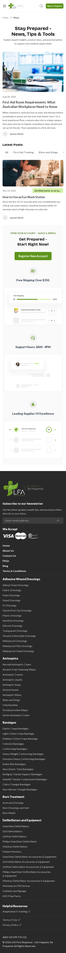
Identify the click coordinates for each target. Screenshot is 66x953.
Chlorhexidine (10, 704)
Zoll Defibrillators (12, 831)
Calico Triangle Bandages (17, 784)
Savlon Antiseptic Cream (16, 715)
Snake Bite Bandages (14, 763)
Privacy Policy (10, 925)
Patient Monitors (12, 851)
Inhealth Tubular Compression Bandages (25, 779)
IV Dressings (9, 605)
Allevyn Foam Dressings (16, 585)
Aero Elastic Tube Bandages (18, 769)
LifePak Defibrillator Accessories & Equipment (28, 866)
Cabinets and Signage (14, 890)
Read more (51, 217)
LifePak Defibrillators (15, 836)
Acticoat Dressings (13, 802)
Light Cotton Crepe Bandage (18, 733)
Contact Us (9, 555)
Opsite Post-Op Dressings (17, 610)
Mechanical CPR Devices (16, 885)
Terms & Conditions (14, 570)
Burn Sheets (9, 812)
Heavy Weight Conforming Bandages (23, 753)
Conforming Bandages (15, 748)
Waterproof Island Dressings (18, 651)
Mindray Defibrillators (15, 846)
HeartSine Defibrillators (16, 826)
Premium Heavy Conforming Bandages (24, 758)
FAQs (6, 560)
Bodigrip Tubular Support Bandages (22, 774)
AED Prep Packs (12, 895)
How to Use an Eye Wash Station (24, 197)
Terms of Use (10, 920)
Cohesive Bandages (13, 743)
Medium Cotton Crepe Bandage (20, 738)
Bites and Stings (11, 699)
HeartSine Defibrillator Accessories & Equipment (29, 856)
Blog (5, 565)
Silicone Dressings (12, 625)
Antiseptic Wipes (12, 694)
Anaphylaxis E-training (15, 911)
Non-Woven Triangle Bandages (20, 789)
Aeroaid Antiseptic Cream (17, 664)
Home (5, 17)
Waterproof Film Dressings (17, 645)
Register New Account (33, 256)
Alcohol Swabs (11, 689)
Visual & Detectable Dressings (19, 635)
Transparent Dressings (15, 630)
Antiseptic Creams (13, 674)
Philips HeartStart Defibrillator (20, 841)
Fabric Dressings (12, 590)
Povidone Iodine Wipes (15, 710)
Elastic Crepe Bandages (16, 728)
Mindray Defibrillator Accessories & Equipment (29, 880)
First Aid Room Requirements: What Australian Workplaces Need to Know (30, 104)
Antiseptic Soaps (12, 684)
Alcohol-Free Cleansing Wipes (19, 669)
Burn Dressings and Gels (16, 807)
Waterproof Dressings (15, 640)
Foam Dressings (11, 595)
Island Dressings (12, 600)
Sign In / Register (54, 6)
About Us (8, 550)
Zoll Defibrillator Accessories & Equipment (26, 861)
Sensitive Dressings (13, 620)
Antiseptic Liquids (12, 679)
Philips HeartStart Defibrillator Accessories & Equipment (27, 873)
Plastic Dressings (12, 615)
